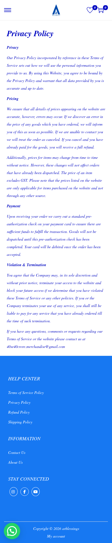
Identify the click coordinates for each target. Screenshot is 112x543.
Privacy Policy (19, 402)
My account (56, 536)
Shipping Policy (20, 421)
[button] (12, 531)
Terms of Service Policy (26, 392)
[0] (90, 10)
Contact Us (16, 452)
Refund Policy (19, 412)
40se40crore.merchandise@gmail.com (36, 346)
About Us (15, 462)
